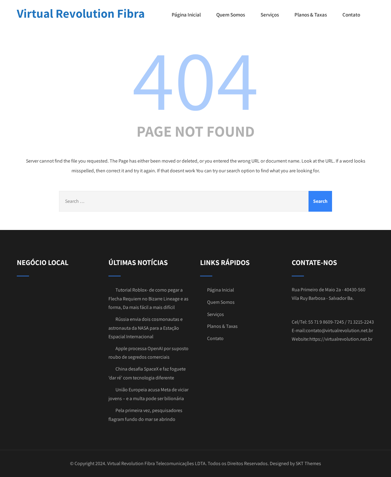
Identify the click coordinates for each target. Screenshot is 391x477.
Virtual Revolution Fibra (81, 13)
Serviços (270, 14)
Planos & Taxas (310, 14)
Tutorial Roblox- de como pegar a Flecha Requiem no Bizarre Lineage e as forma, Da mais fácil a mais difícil (148, 298)
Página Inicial (186, 14)
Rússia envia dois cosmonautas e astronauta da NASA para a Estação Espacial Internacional (145, 328)
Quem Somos (230, 14)
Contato (351, 14)
